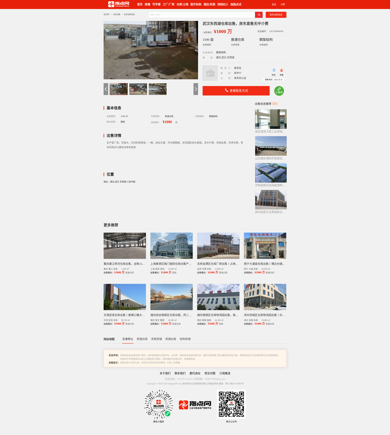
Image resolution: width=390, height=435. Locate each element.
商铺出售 (170, 339)
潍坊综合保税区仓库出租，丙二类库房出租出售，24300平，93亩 (171, 315)
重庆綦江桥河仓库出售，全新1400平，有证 (125, 263)
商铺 (147, 4)
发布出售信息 (276, 15)
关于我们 (165, 373)
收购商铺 (185, 339)
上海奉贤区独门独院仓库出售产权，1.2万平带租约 (171, 263)
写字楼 (156, 4)
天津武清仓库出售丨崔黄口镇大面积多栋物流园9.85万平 (125, 315)
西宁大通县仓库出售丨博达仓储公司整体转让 (265, 263)
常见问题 (209, 373)
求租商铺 (156, 339)
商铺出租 (142, 339)
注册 (283, 4)
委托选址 (195, 373)
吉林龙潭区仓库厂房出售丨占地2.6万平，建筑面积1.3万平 (218, 263)
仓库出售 (116, 14)
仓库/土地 (182, 4)
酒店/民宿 (209, 4)
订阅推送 (224, 373)
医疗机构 (195, 4)
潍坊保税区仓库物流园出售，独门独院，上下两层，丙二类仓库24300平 (218, 315)
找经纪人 (222, 4)
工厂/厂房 (168, 4)
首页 (140, 4)
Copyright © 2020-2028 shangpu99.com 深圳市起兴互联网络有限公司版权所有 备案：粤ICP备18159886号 (195, 384)
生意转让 (127, 339)
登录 (274, 4)
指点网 (106, 14)
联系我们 (180, 373)
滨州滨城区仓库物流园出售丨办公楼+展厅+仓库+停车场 (265, 315)
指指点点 (235, 4)
